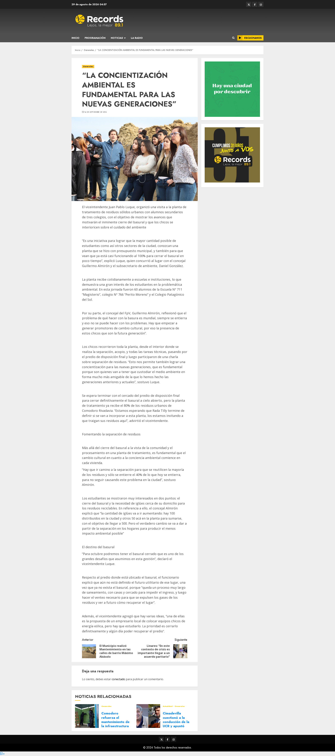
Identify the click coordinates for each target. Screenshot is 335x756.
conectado (118, 679)
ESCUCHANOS (253, 38)
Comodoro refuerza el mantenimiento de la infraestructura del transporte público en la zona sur (115, 726)
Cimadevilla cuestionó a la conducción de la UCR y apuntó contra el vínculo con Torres (176, 724)
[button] (2, 754)
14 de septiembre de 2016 (95, 112)
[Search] (233, 38)
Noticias (117, 38)
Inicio (75, 38)
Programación (95, 38)
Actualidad (168, 706)
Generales (88, 66)
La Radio (137, 38)
